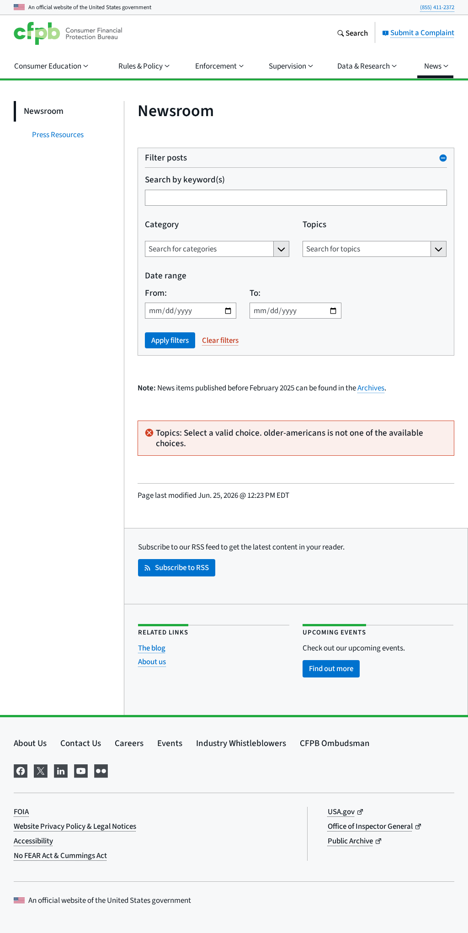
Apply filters (170, 340)
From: (156, 292)
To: (255, 292)
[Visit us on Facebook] (20, 769)
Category (162, 224)
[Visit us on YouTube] (81, 769)
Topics (314, 224)
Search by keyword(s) (185, 179)
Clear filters (220, 340)
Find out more (331, 668)
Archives (370, 388)
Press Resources (58, 135)
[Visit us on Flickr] (101, 769)
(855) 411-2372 (437, 7)
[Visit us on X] (41, 769)
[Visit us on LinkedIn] (61, 769)
